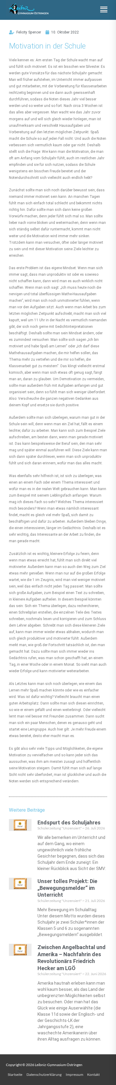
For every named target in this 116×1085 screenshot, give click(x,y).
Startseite (15, 1074)
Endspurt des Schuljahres (69, 822)
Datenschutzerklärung (44, 1074)
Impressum (74, 1074)
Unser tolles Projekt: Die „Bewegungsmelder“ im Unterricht (67, 888)
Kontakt (93, 1074)
